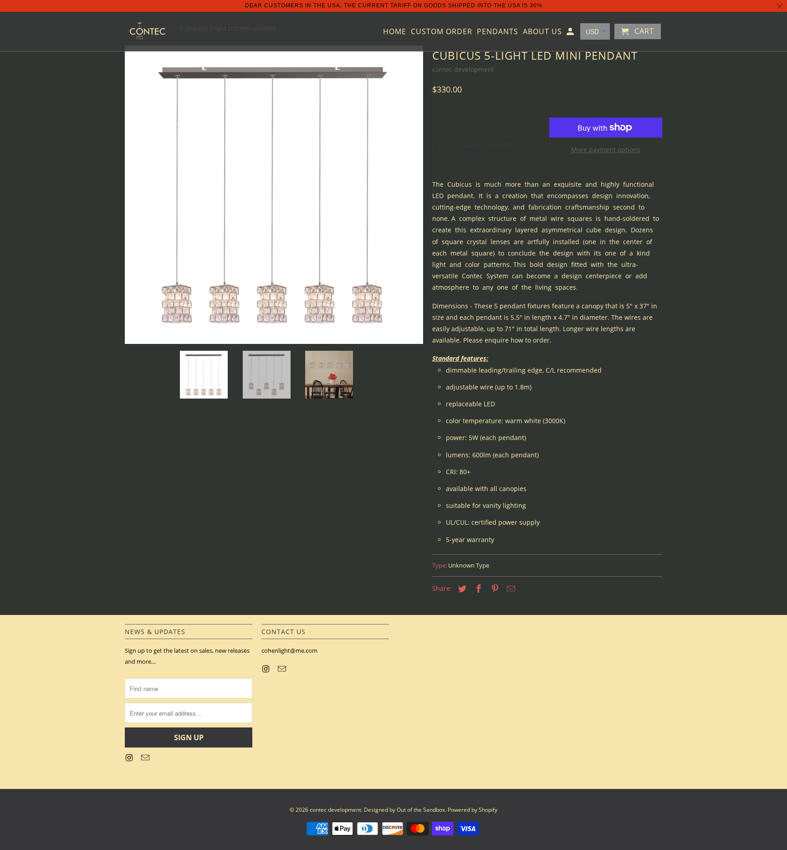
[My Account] (571, 33)
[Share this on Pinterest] (493, 588)
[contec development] (147, 31)
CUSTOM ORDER (441, 31)
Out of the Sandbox (421, 810)
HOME (394, 31)
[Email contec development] (146, 757)
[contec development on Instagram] (130, 757)
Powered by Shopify (472, 810)
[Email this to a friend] (509, 588)
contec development (463, 69)
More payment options (605, 149)
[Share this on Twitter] (461, 588)
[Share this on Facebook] (477, 588)
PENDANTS (497, 31)
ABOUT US (542, 31)
